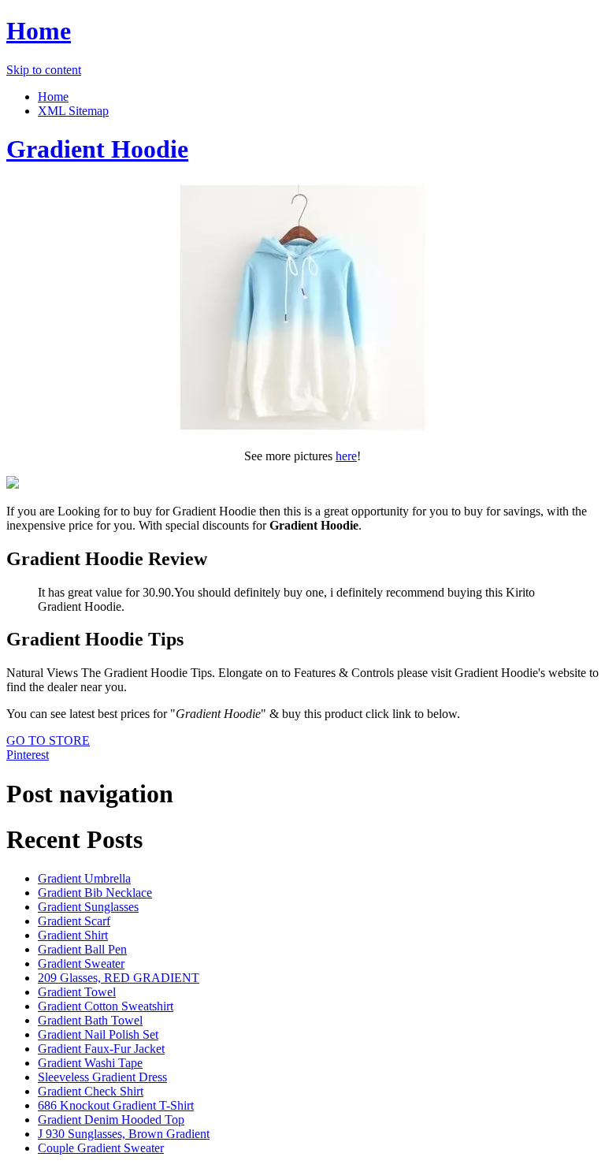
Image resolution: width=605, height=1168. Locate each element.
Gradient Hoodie (97, 149)
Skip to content (43, 69)
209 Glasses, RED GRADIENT (118, 977)
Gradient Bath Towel (90, 1020)
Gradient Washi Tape (90, 1062)
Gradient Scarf (74, 921)
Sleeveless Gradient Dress (102, 1077)
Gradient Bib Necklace (95, 892)
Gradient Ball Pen (82, 949)
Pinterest (27, 754)
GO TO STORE (48, 740)
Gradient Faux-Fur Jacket (101, 1048)
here (346, 456)
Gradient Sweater (81, 963)
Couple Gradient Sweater (101, 1148)
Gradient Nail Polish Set (98, 1034)
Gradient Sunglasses (88, 906)
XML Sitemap (73, 110)
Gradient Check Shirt (90, 1091)
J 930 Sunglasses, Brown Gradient (124, 1133)
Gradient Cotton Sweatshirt (105, 1006)
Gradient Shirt (73, 935)
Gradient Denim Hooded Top (111, 1119)
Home (38, 31)
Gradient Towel (77, 992)
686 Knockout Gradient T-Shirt (116, 1105)
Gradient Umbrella (84, 878)
